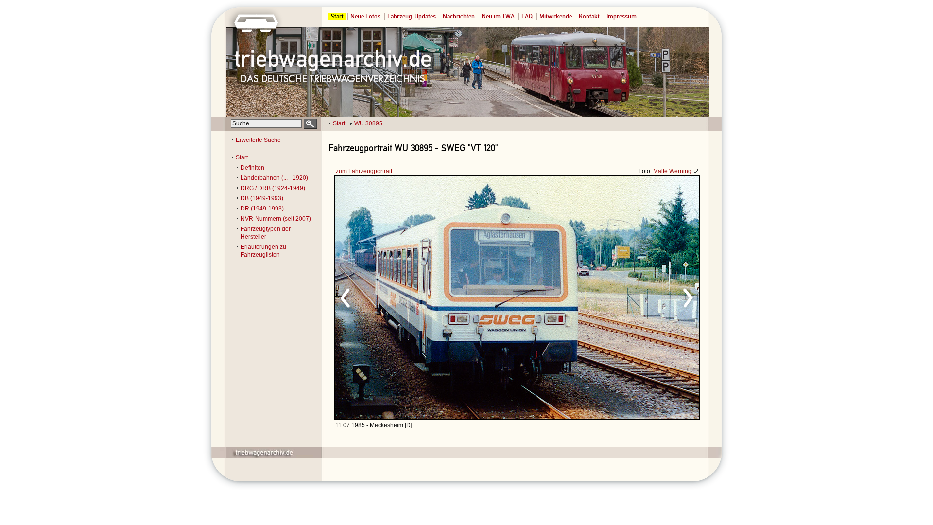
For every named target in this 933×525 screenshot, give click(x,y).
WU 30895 (368, 123)
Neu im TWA (498, 16)
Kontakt (589, 16)
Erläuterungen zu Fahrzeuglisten (263, 251)
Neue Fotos (365, 16)
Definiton (252, 167)
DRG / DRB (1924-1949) (273, 188)
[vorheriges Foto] (427, 296)
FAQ (527, 16)
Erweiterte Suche (258, 140)
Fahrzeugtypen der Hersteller (266, 233)
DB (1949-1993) (262, 198)
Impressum (621, 16)
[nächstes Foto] (603, 296)
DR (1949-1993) (262, 208)
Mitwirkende (555, 16)
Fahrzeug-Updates (411, 16)
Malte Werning (672, 171)
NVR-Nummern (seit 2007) (276, 218)
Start (337, 16)
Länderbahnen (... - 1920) (274, 178)
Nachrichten (459, 16)
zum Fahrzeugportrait (364, 171)
